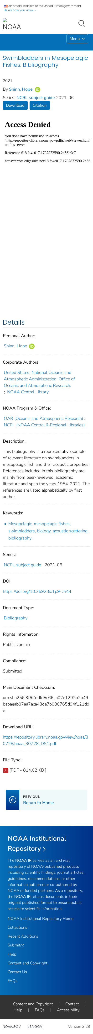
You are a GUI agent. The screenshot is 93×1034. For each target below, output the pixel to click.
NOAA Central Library (28, 392)
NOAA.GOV (12, 1026)
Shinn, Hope (21, 89)
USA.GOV (34, 1026)
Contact (72, 1004)
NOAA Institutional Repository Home (40, 918)
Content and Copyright (27, 963)
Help (12, 954)
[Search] (82, 23)
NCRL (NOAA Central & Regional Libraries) (44, 425)
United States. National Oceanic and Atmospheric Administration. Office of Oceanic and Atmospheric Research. (39, 379)
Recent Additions (23, 936)
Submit (14, 945)
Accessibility (68, 1010)
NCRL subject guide (36, 97)
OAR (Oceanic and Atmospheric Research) (43, 418)
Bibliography (15, 618)
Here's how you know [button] (19, 10)
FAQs (12, 981)
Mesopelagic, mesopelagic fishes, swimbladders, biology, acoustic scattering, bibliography (48, 531)
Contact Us (17, 972)
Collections (17, 927)
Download (15, 105)
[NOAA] (12, 24)
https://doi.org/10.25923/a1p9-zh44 (37, 591)
